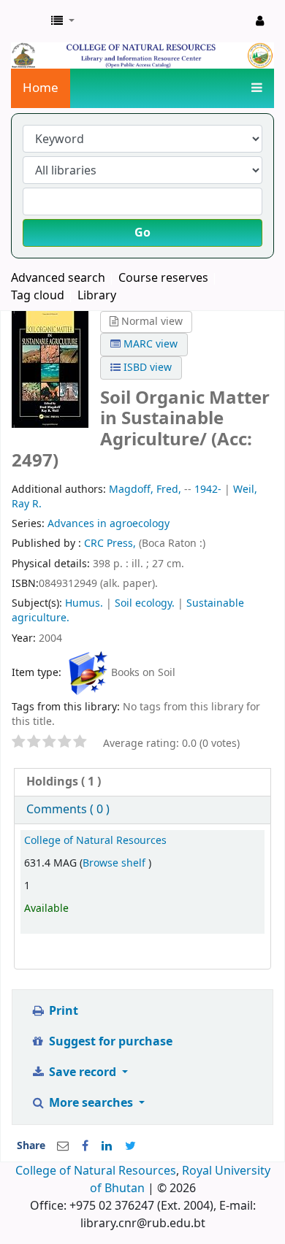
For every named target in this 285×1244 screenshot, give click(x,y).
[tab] (142, 782)
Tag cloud (37, 295)
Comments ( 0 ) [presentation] (68, 809)
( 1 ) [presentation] (63, 782)
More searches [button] (91, 1103)
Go (142, 233)
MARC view (149, 344)
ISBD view (146, 367)
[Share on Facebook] (85, 1146)
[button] (62, 21)
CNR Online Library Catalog (27, 21)
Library (96, 295)
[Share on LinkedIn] (106, 1146)
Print (62, 1011)
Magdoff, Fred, (145, 489)
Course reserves (163, 278)
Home (40, 88)
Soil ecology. (145, 603)
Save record (82, 1072)
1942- (207, 489)
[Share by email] (62, 1146)
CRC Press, (111, 543)
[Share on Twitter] (130, 1146)
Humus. (84, 603)
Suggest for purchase (109, 1042)
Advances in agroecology (109, 523)
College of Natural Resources (95, 840)
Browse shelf (115, 863)
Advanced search (58, 278)
